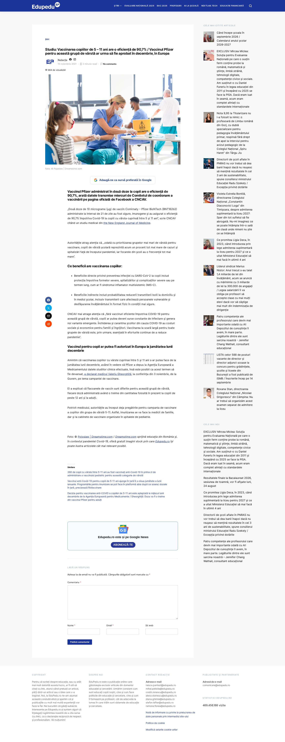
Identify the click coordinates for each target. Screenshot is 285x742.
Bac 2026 (162, 5)
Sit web (149, 625)
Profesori (175, 5)
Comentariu (74, 582)
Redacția (62, 60)
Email (110, 625)
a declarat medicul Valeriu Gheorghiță (107, 374)
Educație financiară (232, 5)
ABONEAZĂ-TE (123, 544)
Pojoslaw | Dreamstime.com (95, 436)
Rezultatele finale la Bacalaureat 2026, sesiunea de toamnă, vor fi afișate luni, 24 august (228, 481)
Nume (71, 625)
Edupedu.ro (162, 441)
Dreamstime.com (125, 436)
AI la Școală (191, 5)
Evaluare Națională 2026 (139, 5)
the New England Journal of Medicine (126, 223)
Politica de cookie (155, 723)
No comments (109, 64)
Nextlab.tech (209, 5)
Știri (116, 5)
